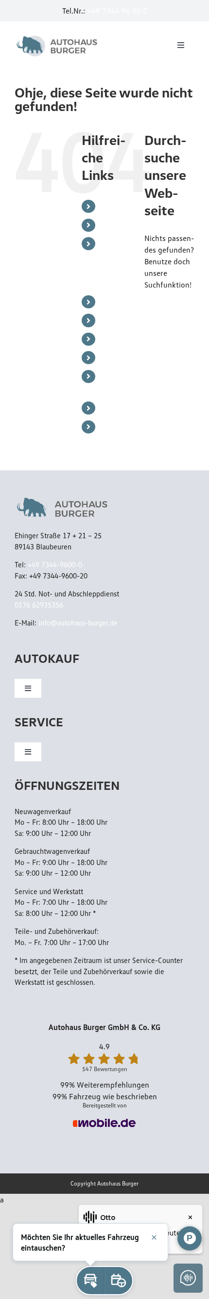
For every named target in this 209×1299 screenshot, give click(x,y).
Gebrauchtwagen (129, 339)
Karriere (114, 408)
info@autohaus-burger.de (78, 622)
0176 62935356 (39, 604)
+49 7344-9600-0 (55, 564)
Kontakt (114, 427)
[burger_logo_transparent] (58, 37)
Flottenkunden (126, 357)
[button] (90, 1280)
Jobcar (112, 301)
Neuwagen (119, 320)
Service (112, 225)
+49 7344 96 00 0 (117, 11)
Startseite (117, 206)
